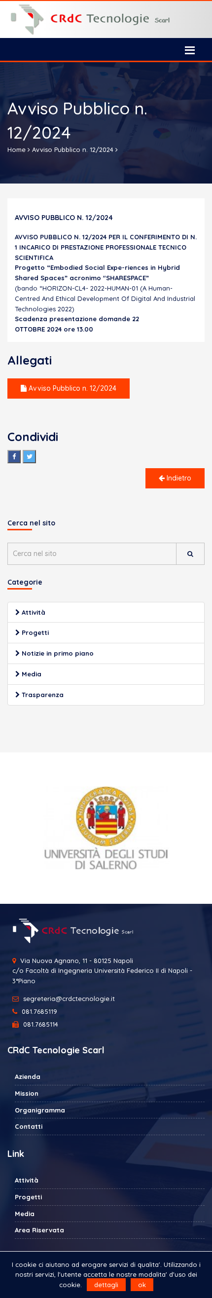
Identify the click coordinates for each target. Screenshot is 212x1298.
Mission (26, 1093)
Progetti (34, 632)
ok (142, 1285)
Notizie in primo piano (57, 653)
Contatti (28, 1126)
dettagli (106, 1285)
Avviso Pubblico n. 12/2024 (71, 388)
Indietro (178, 478)
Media (30, 674)
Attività (32, 612)
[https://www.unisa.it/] (106, 827)
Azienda (27, 1076)
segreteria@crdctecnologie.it (69, 998)
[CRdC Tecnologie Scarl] (106, 19)
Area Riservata (39, 1230)
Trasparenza (42, 695)
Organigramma (40, 1110)
